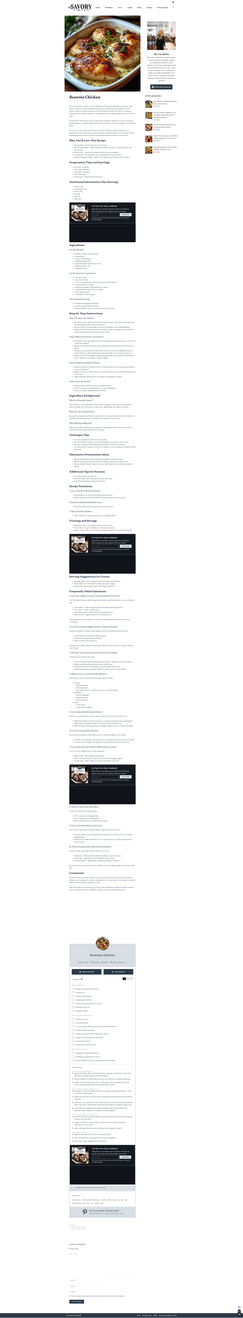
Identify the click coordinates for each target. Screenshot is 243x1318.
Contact (149, 7)
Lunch (129, 7)
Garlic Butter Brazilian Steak (78, 1229)
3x (131, 978)
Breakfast (109, 7)
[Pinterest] (173, 2)
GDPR (155, 1315)
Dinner (120, 7)
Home (98, 7)
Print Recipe (88, 972)
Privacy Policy (162, 7)
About (139, 7)
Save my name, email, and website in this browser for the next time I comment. (97, 1296)
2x (128, 978)
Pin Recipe (120, 972)
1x (124, 978)
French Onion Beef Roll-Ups (78, 1227)
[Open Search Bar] (173, 7)
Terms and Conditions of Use (168, 1315)
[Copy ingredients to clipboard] (82, 979)
